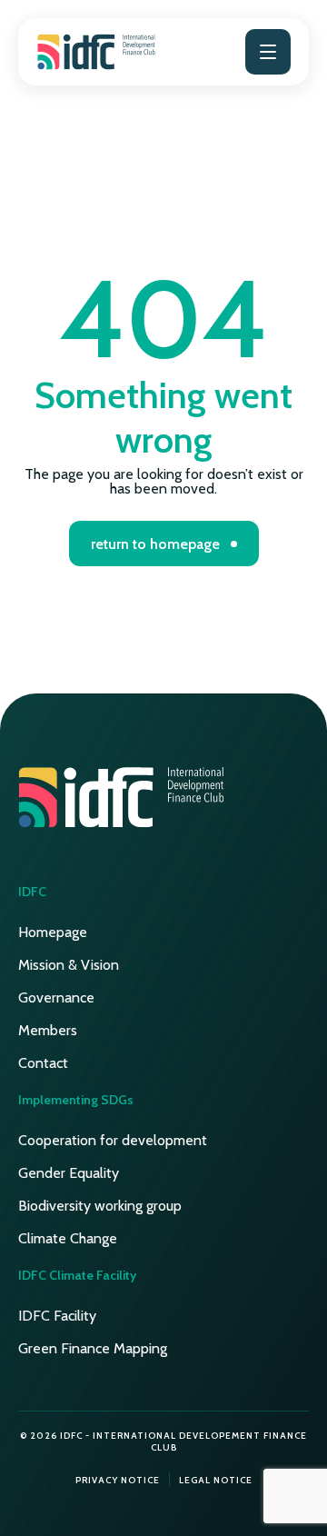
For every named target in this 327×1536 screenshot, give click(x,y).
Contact (43, 1063)
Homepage (52, 932)
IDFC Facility (57, 1315)
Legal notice (216, 1480)
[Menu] (268, 52)
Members (47, 1030)
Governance (56, 997)
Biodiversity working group (100, 1205)
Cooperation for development (112, 1140)
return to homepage (155, 544)
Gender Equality (68, 1173)
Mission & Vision (68, 964)
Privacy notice (117, 1480)
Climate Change (67, 1238)
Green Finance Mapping (92, 1348)
